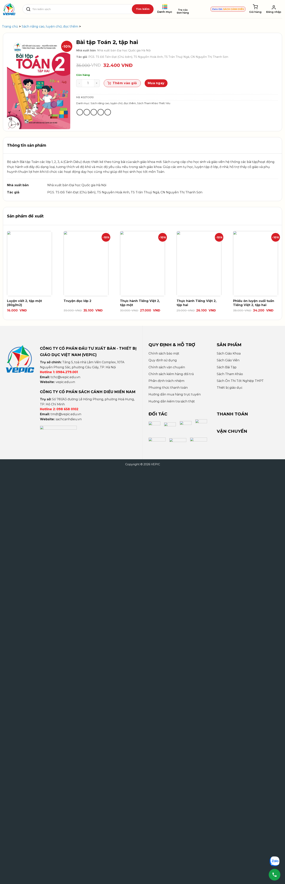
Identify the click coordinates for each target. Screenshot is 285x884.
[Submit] (143, 9)
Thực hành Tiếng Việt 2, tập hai (196, 303)
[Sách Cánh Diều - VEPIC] (9, 9)
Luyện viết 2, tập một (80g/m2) (24, 303)
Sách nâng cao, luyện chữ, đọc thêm (113, 103)
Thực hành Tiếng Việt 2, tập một (140, 303)
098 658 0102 (67, 409)
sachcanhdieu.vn (69, 419)
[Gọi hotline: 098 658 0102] (274, 875)
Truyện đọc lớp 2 (77, 301)
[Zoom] (12, 124)
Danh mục (164, 12)
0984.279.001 (67, 372)
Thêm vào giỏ (125, 83)
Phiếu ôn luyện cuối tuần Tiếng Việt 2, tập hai (253, 303)
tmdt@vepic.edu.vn (66, 414)
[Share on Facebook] (80, 112)
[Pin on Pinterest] (101, 112)
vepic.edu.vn (65, 382)
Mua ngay (156, 83)
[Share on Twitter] (87, 112)
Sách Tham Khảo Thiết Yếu (153, 103)
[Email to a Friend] (94, 112)
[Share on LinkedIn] (107, 112)
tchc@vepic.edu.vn (65, 377)
